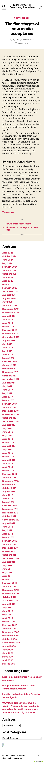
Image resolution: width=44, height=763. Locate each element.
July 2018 (7, 344)
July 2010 (7, 607)
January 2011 (9, 586)
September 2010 (10, 600)
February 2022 (9, 288)
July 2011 (7, 565)
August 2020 (9, 298)
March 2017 (8, 400)
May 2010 (7, 614)
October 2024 (9, 256)
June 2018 (7, 347)
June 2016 (7, 432)
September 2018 (10, 337)
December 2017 (10, 368)
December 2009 (10, 632)
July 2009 (7, 649)
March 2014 (8, 470)
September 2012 (10, 520)
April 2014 (7, 467)
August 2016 (8, 425)
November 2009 (10, 635)
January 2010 (9, 628)
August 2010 (8, 604)
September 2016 (10, 421)
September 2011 (10, 558)
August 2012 (8, 523)
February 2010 (9, 625)
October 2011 (9, 555)
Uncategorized (22, 18)
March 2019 (8, 326)
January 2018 (9, 365)
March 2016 (8, 442)
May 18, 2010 (23, 43)
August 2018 (8, 340)
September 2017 (10, 379)
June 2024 (7, 260)
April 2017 (7, 397)
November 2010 (10, 593)
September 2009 (11, 642)
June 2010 (7, 611)
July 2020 (7, 302)
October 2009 (9, 639)
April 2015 (7, 453)
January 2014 (9, 477)
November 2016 (10, 414)
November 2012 (10, 512)
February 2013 (9, 505)
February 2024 (9, 267)
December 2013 (10, 481)
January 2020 (9, 305)
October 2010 (9, 597)
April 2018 (7, 354)
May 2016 (7, 435)
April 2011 (7, 576)
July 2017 (7, 386)
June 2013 (7, 495)
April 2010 (7, 618)
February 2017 (9, 404)
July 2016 (7, 428)
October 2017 (9, 375)
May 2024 (7, 263)
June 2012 (7, 527)
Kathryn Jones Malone (25, 39)
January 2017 (9, 407)
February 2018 (9, 361)
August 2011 (8, 562)
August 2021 (8, 295)
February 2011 (9, 583)
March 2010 (8, 621)
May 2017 (7, 393)
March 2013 (8, 502)
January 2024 (9, 270)
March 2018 (8, 358)
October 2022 (9, 274)
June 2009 (7, 653)
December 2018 (10, 333)
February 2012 (9, 541)
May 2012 (7, 530)
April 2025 (7, 253)
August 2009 (9, 646)
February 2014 (9, 474)
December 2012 (10, 509)
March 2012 (8, 537)
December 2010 (10, 590)
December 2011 (10, 548)
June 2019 (7, 319)
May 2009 (7, 657)
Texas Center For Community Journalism (22, 6)
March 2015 (8, 456)
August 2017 (8, 383)
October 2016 (9, 418)
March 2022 (8, 284)
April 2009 (7, 660)
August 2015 (8, 446)
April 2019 (7, 323)
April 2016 (7, 439)
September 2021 (10, 291)
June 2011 (7, 569)
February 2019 (9, 330)
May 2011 (7, 572)
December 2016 (10, 411)
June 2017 (7, 390)
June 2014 (7, 463)
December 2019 (10, 309)
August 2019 (8, 316)
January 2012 (9, 544)
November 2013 (10, 484)
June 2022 (7, 277)
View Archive (9, 212)
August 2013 (8, 491)
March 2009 (8, 664)
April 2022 (7, 281)
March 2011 (8, 579)
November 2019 (10, 312)
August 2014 (8, 460)
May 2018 (7, 351)
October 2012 (9, 516)
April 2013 (7, 498)
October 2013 (9, 488)
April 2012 (7, 534)
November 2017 (10, 372)
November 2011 (10, 551)
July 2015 (7, 449)
